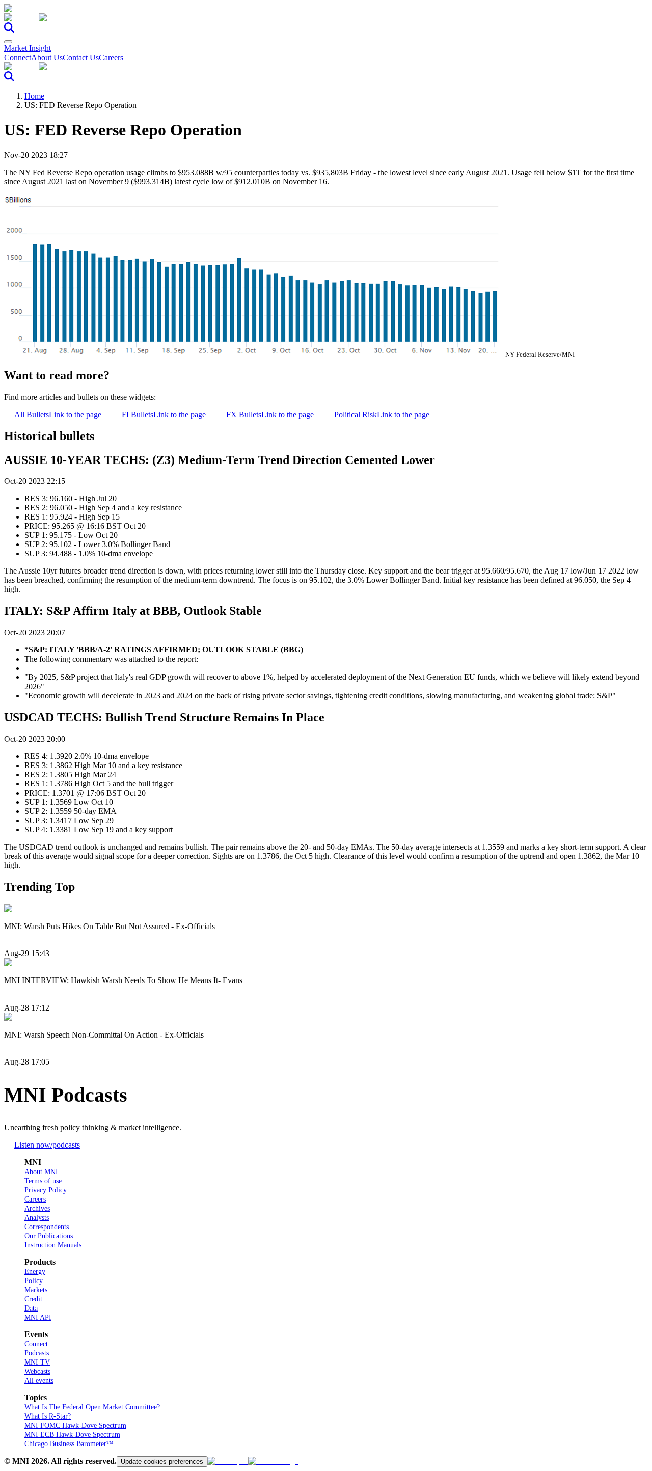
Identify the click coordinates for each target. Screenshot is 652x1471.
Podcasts (36, 1353)
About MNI (41, 1172)
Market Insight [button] (27, 48)
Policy (33, 1281)
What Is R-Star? (47, 1416)
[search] (9, 29)
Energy (34, 1271)
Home (34, 96)
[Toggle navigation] (8, 41)
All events (38, 1380)
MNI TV (37, 1362)
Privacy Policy (45, 1190)
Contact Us (81, 57)
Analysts (36, 1217)
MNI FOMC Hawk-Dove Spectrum (75, 1425)
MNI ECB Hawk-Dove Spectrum (72, 1434)
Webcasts (37, 1371)
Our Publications (48, 1236)
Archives (37, 1208)
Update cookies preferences (162, 1461)
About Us (47, 57)
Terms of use (43, 1181)
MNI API (37, 1317)
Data (31, 1308)
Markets (35, 1290)
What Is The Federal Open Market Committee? (92, 1407)
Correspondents (46, 1227)
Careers (111, 57)
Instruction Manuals (53, 1245)
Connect (17, 57)
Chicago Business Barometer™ (69, 1444)
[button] (326, 17)
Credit (33, 1299)
